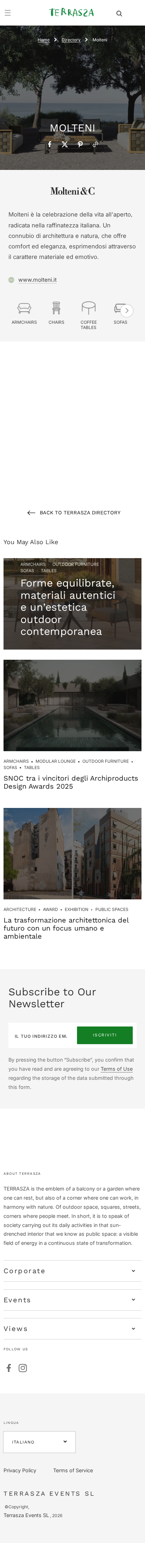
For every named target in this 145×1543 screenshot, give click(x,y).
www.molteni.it (37, 279)
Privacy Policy (20, 1470)
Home (44, 39)
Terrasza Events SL (26, 1515)
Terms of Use (117, 1069)
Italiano (23, 1442)
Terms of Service (73, 1470)
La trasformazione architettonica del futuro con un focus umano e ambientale (66, 928)
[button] (119, 13)
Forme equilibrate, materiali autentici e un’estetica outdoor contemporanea (67, 607)
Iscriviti (105, 1035)
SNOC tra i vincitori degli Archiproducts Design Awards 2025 (71, 782)
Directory (71, 39)
